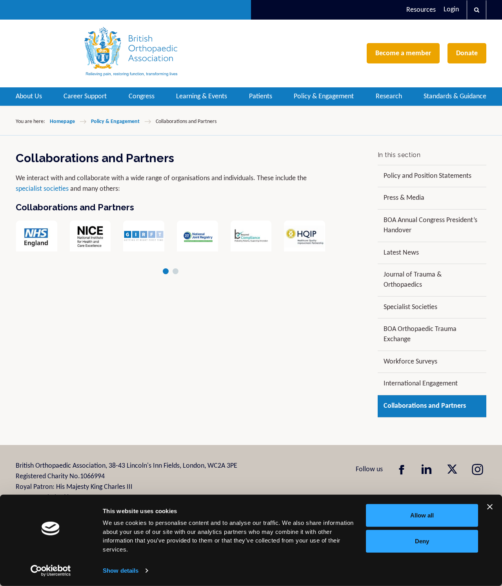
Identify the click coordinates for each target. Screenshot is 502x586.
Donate (467, 53)
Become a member (403, 53)
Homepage (62, 122)
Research (389, 96)
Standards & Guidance (455, 96)
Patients (260, 96)
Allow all (422, 515)
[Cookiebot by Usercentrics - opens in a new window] (50, 571)
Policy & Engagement (324, 96)
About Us (29, 96)
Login (451, 9)
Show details (120, 570)
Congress (142, 96)
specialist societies (42, 189)
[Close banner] (490, 507)
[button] (476, 10)
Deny (422, 540)
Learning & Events (201, 96)
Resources (421, 10)
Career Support (85, 96)
